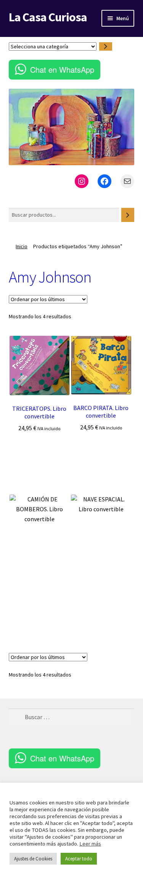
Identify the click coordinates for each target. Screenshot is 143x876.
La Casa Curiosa (48, 17)
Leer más (90, 843)
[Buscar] (127, 215)
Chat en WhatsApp (62, 69)
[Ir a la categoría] (105, 46)
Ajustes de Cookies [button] (33, 858)
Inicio (21, 246)
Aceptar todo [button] (78, 858)
